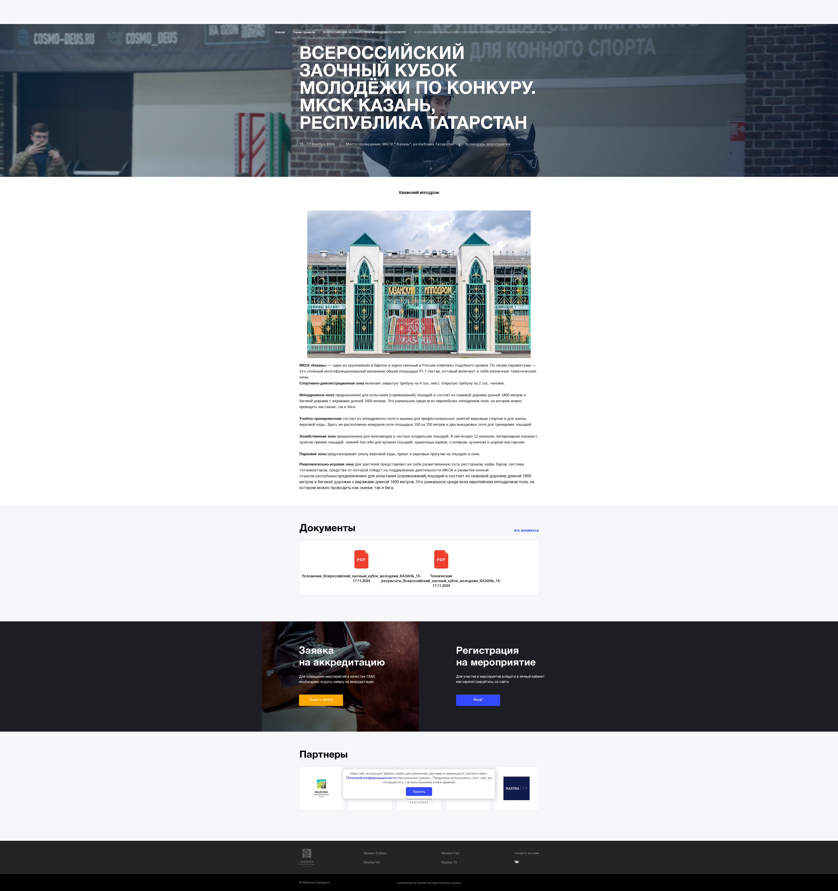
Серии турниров (304, 32)
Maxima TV (449, 862)
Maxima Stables (375, 853)
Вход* (478, 699)
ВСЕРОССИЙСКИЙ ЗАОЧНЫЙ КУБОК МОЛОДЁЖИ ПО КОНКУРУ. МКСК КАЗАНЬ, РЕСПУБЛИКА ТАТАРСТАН (483, 32)
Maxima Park (450, 853)
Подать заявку (321, 699)
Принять (419, 791)
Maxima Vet (372, 862)
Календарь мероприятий (487, 144)
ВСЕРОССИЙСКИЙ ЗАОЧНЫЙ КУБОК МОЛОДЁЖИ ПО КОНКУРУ (364, 32)
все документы (526, 530)
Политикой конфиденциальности (371, 778)
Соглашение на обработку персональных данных (429, 883)
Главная (280, 32)
